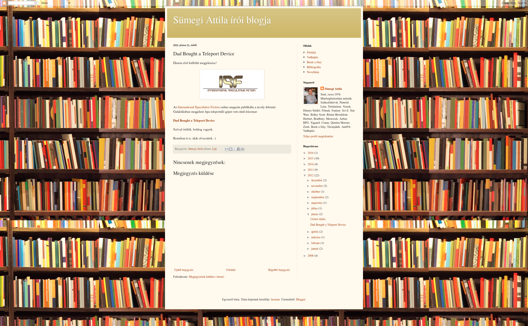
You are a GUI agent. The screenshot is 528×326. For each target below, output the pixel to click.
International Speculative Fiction (199, 107)
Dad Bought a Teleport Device (328, 224)
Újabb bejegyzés (183, 270)
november (317, 186)
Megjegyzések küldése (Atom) (206, 277)
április (315, 232)
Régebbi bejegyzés (279, 270)
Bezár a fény (314, 62)
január (315, 248)
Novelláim (313, 72)
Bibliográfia (314, 67)
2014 (311, 164)
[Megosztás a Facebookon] (239, 149)
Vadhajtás (312, 57)
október (316, 191)
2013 (311, 170)
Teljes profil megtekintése (318, 136)
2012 (311, 175)
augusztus (317, 203)
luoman (275, 299)
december (317, 180)
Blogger (300, 299)
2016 (311, 153)
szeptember (318, 197)
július (314, 208)
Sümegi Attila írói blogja (222, 19)
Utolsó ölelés (317, 219)
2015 (311, 158)
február (316, 243)
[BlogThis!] (231, 149)
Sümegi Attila (333, 89)
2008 (311, 255)
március (316, 237)
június (315, 214)
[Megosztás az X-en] (235, 149)
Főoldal (230, 270)
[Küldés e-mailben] (227, 149)
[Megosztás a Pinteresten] (242, 149)
